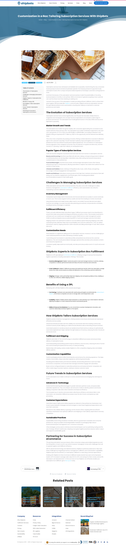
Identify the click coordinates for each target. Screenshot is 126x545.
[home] (25, 3)
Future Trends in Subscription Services (30, 107)
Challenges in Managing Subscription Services (32, 95)
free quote (68, 461)
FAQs (77, 3)
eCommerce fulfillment (70, 255)
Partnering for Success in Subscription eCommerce (29, 111)
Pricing (62, 3)
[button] (70, 3)
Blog (84, 3)
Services (70, 3)
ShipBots (67, 103)
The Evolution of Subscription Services (30, 91)
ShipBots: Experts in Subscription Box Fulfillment (32, 98)
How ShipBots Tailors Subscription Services (31, 104)
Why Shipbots (42, 3)
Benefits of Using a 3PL (28, 101)
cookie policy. (73, 542)
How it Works (53, 3)
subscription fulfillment (66, 188)
